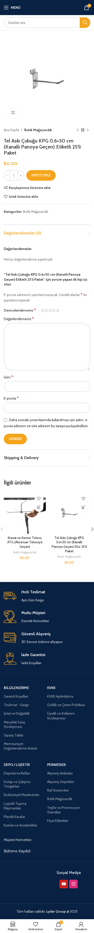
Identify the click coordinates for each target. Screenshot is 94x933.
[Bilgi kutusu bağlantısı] (47, 596)
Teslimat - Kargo (16, 705)
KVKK (51, 687)
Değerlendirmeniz (19, 318)
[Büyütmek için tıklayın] (13, 112)
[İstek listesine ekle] (39, 498)
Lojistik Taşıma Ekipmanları (15, 805)
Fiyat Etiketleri (57, 820)
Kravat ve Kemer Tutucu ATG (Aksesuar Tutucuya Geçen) (24, 542)
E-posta (11, 398)
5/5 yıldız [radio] (58, 310)
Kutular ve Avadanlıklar (20, 825)
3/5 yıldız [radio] (50, 310)
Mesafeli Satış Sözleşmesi (14, 724)
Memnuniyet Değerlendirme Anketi (20, 746)
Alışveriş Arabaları (60, 773)
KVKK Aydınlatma (60, 696)
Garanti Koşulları (16, 696)
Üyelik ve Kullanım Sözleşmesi (61, 715)
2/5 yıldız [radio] (46, 310)
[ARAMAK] (85, 22)
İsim (8, 377)
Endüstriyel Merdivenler (21, 795)
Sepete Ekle (41, 175)
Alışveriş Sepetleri (60, 781)
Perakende (56, 764)
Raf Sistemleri (58, 790)
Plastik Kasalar (14, 816)
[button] (39, 507)
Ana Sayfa (11, 130)
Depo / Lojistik (17, 764)
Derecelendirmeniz (20, 310)
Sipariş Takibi (13, 735)
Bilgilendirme (16, 687)
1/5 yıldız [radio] (43, 310)
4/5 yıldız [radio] (54, 310)
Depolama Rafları (17, 773)
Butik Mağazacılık (38, 130)
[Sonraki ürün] (87, 129)
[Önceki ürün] (77, 129)
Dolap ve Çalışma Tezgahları (17, 784)
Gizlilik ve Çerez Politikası (66, 705)
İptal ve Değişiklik (17, 713)
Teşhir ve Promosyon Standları (63, 809)
